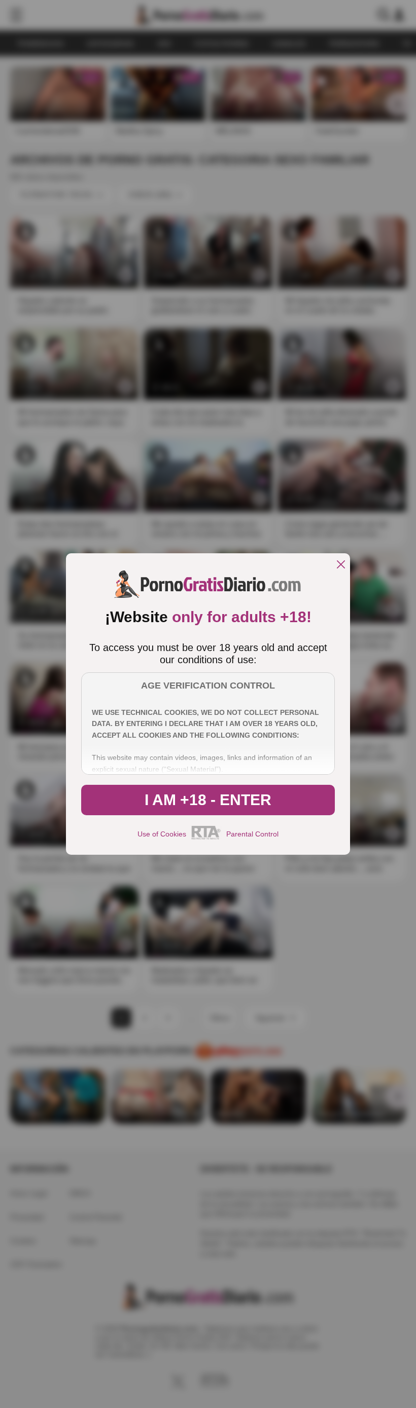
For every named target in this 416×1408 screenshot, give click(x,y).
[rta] (206, 838)
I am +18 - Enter (208, 799)
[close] (341, 565)
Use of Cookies (161, 834)
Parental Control (252, 834)
